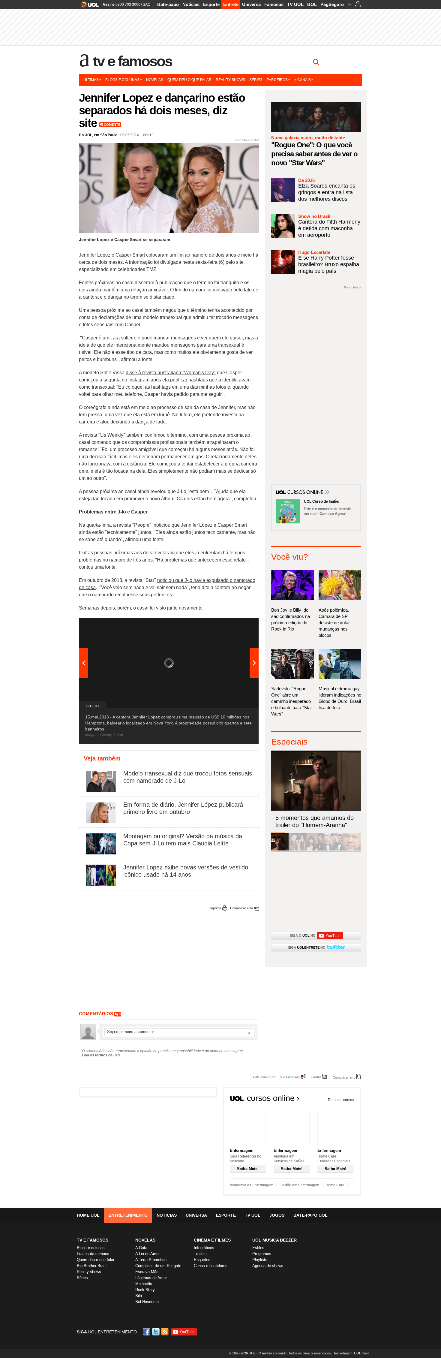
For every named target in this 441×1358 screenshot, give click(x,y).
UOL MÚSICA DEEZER (274, 1240)
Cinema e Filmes (212, 1240)
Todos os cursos (341, 1100)
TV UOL (295, 4)
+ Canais (302, 80)
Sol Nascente (147, 1301)
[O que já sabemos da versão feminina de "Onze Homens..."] (298, 849)
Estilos (258, 1247)
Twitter (156, 1331)
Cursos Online (306, 492)
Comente (112, 124)
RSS (165, 1331)
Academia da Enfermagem (251, 1185)
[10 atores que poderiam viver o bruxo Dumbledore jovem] (334, 849)
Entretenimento (128, 1215)
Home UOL (88, 1215)
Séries (255, 80)
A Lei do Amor (147, 1253)
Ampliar (239, 625)
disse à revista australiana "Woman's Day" (171, 372)
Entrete (230, 4)
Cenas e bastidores (210, 1265)
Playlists (259, 1259)
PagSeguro (332, 4)
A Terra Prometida (150, 1259)
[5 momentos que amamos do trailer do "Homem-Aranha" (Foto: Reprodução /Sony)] (280, 849)
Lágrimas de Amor (151, 1277)
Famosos (274, 4)
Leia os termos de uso (101, 1055)
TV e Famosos (132, 61)
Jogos (276, 1215)
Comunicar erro (241, 908)
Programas (261, 1253)
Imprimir (215, 908)
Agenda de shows (267, 1265)
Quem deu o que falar (189, 80)
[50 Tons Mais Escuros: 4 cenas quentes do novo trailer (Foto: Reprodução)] (316, 849)
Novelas (154, 80)
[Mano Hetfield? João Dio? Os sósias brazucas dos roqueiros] (352, 849)
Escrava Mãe (146, 1271)
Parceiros (277, 80)
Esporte (211, 4)
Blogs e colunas (122, 80)
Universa (251, 4)
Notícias (191, 4)
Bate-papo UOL (310, 1215)
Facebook (147, 1331)
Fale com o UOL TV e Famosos (276, 1077)
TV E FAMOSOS (92, 1240)
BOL (312, 4)
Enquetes (202, 1259)
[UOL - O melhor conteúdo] (88, 6)
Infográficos (204, 1247)
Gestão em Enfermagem (299, 1185)
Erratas (316, 1077)
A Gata (141, 1247)
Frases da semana (93, 1253)
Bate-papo (168, 4)
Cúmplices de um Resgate (158, 1265)
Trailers (200, 1253)
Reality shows (230, 80)
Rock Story (145, 1289)
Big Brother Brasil (92, 1265)
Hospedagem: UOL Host (351, 1353)
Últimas (91, 80)
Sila (138, 1295)
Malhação (143, 1283)
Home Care (335, 1185)
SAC (146, 4)
